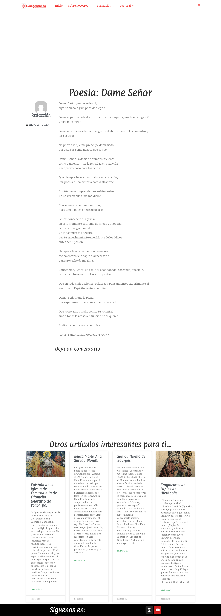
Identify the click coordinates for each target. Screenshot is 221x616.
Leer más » (36, 589)
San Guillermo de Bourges (131, 458)
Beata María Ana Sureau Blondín (88, 458)
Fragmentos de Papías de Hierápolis (173, 489)
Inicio (59, 6)
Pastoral (125, 6)
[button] (89, 6)
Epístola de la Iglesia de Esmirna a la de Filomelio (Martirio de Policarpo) (44, 495)
